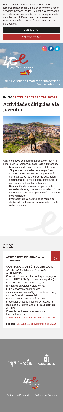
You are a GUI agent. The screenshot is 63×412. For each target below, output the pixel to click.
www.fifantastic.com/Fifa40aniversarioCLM (30, 317)
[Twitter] (57, 50)
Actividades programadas (35, 97)
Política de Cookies (46, 395)
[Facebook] (51, 50)
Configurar (31, 29)
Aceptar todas (31, 37)
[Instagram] (44, 50)
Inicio (7, 97)
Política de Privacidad (18, 395)
